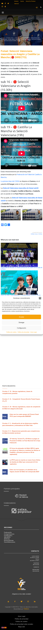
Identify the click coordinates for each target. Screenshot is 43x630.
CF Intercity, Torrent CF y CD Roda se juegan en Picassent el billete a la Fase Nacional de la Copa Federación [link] (25, 440)
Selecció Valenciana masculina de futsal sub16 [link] (20, 188)
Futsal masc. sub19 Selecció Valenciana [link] (19, 39)
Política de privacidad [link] (23, 332)
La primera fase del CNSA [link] (10, 181)
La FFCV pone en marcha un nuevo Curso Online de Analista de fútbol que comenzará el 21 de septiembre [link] (25, 462)
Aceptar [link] (21, 317)
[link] (2, 3)
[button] (40, 298)
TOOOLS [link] (26, 609)
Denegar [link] (21, 322)
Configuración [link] (21, 328)
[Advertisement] (21, 360)
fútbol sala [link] (34, 234)
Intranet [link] (16, 1)
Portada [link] (19, 40)
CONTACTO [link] (36, 567)
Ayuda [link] (22, 1)
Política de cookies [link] (11, 332)
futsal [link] (40, 234)
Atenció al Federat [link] (30, 1)
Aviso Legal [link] (33, 332)
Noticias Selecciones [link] (10, 40)
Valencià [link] (16, 3)
